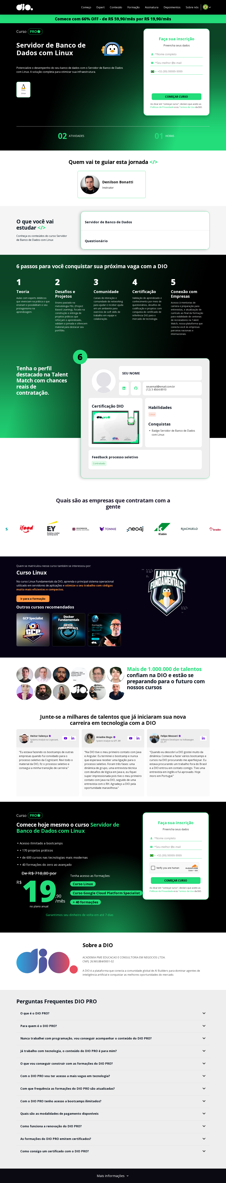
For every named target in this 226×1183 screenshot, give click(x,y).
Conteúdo (116, 7)
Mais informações (111, 1176)
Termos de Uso (187, 107)
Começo (86, 7)
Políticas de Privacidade (162, 107)
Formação (133, 7)
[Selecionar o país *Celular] (152, 71)
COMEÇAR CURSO (176, 96)
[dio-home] (24, 7)
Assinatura (151, 7)
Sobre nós (192, 7)
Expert (100, 7)
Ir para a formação (33, 599)
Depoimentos (172, 7)
